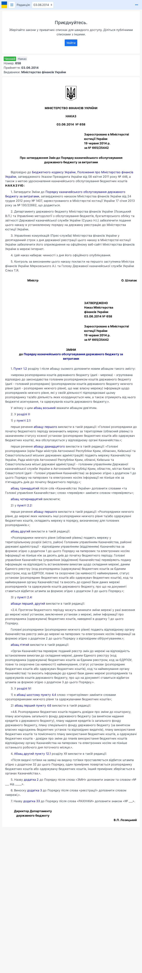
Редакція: (23, 5)
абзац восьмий (45, 408)
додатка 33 (31, 801)
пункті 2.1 (23, 420)
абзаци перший (22, 603)
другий (40, 603)
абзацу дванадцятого (49, 446)
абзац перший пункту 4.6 (33, 705)
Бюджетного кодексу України (54, 172)
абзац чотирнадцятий (27, 499)
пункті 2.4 (24, 597)
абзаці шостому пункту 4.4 (36, 695)
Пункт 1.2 (20, 368)
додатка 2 (31, 779)
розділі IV (24, 688)
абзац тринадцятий (25, 488)
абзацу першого (45, 427)
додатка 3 (34, 790)
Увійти (71, 43)
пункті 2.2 (24, 505)
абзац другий (20, 531)
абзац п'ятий (20, 645)
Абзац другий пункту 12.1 (32, 753)
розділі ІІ (23, 414)
